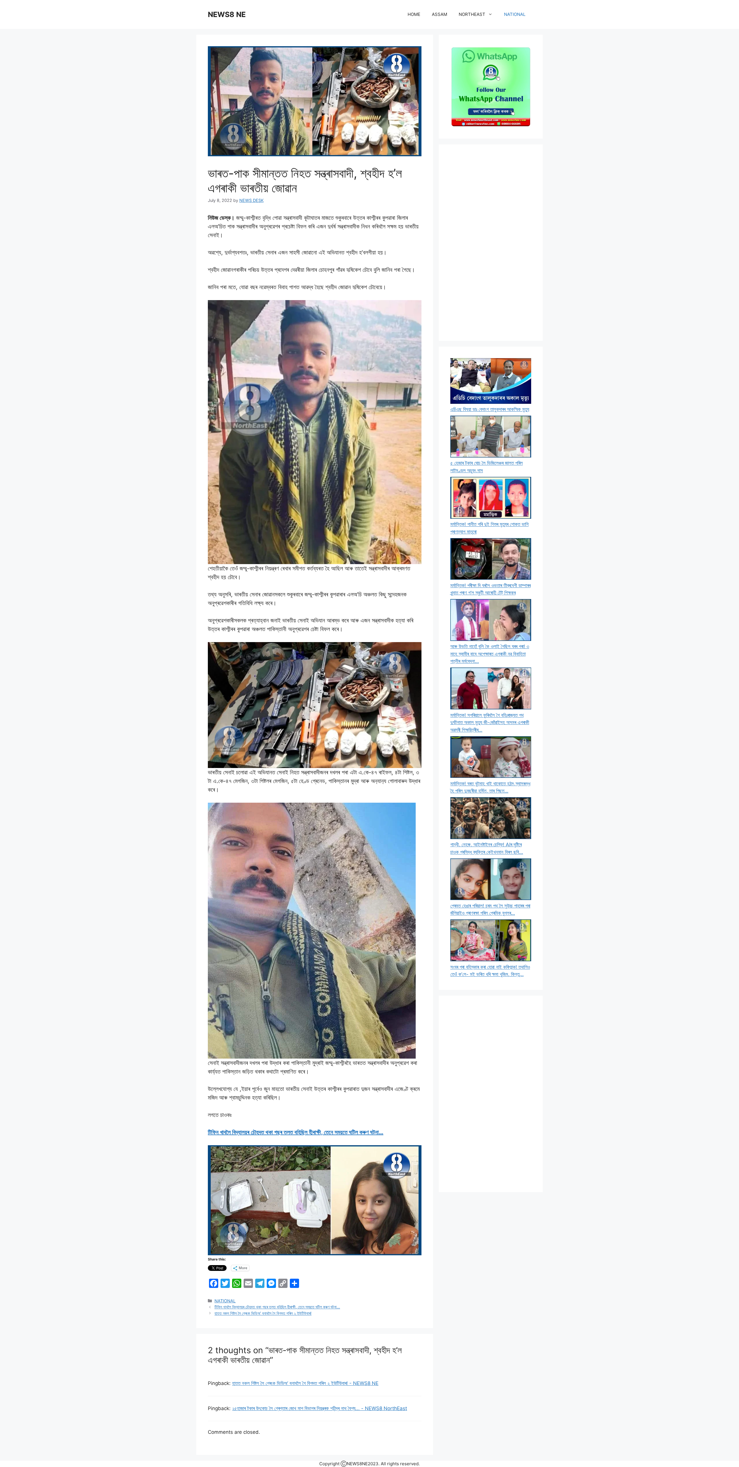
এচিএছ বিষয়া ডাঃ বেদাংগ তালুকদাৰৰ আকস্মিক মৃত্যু (489, 409)
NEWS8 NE (227, 14)
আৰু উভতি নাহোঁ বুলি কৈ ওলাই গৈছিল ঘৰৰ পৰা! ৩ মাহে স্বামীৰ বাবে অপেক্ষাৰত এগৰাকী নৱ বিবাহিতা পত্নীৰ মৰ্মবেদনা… (489, 654)
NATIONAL (514, 14)
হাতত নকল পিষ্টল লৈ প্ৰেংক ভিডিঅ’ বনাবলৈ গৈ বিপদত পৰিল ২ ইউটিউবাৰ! (262, 1313)
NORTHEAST (472, 14)
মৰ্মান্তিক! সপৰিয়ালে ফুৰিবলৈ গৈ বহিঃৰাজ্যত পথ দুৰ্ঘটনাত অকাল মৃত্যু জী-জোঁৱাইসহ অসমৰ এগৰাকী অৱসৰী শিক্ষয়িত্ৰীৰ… (489, 722)
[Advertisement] (490, 242)
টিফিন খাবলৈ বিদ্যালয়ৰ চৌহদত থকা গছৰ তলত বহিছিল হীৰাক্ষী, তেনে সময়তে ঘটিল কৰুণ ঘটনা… (295, 1132)
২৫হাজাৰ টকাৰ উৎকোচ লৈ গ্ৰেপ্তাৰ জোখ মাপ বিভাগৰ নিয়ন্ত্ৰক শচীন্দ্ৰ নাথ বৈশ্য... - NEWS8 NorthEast (319, 1408)
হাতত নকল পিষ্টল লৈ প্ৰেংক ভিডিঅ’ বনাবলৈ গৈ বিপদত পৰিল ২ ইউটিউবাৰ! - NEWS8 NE (305, 1383)
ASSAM (439, 14)
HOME (414, 14)
